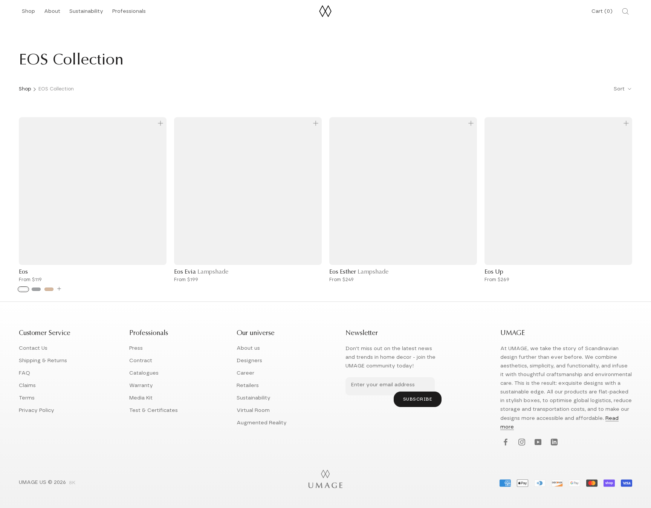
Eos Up (493, 272)
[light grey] (36, 289)
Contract (140, 360)
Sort (620, 89)
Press (136, 348)
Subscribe (417, 399)
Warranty (141, 385)
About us (248, 348)
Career (245, 373)
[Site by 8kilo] (72, 483)
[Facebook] (504, 442)
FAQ (24, 373)
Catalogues (144, 373)
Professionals (129, 13)
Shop (28, 13)
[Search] (625, 11)
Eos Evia (201, 272)
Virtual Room (253, 410)
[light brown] (48, 289)
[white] (23, 289)
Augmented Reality (262, 422)
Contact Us (33, 348)
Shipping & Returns (43, 360)
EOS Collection (56, 89)
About (52, 13)
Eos (23, 272)
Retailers (248, 385)
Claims (27, 385)
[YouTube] (537, 442)
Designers (249, 360)
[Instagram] (521, 442)
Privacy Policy (36, 410)
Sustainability (86, 13)
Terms (27, 398)
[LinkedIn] (553, 442)
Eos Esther (358, 272)
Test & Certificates (153, 410)
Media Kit (141, 398)
